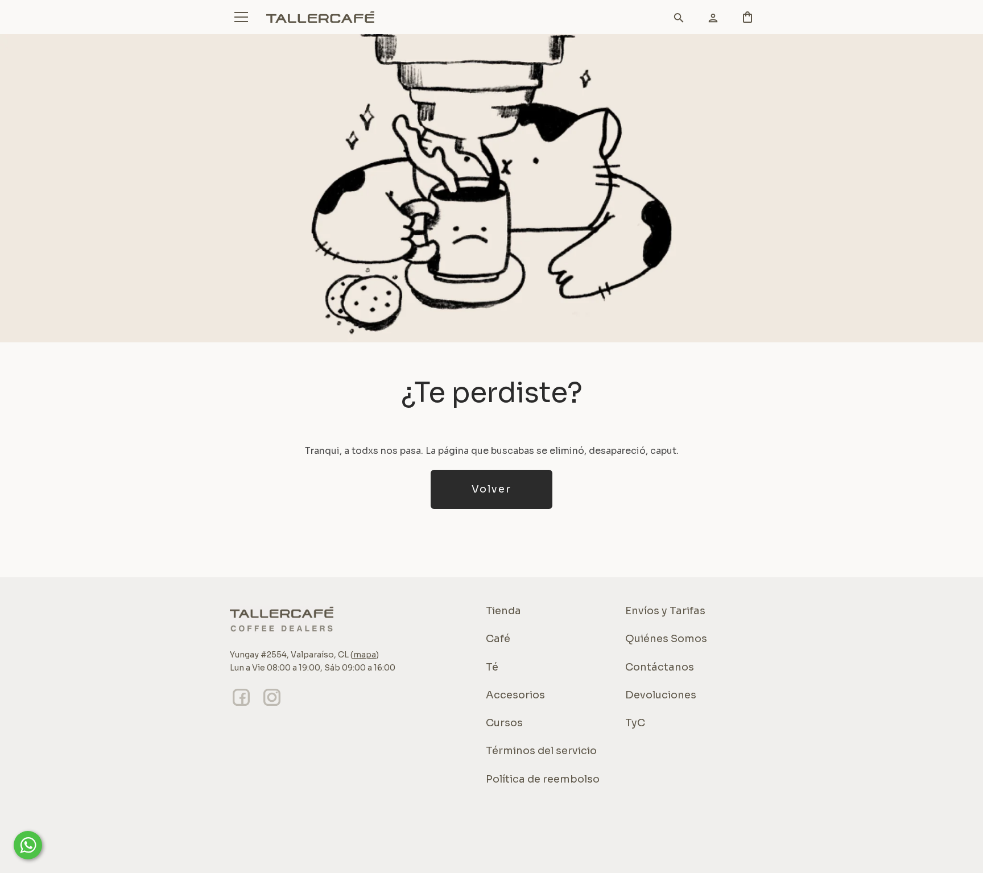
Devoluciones (660, 695)
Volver (491, 489)
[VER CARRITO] (673, 20)
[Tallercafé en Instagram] (272, 705)
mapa (364, 654)
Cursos (504, 723)
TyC (635, 723)
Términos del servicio (541, 750)
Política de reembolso (543, 779)
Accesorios (515, 695)
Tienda (503, 611)
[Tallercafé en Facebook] (241, 705)
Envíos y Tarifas (665, 611)
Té (492, 667)
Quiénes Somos (666, 638)
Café (498, 638)
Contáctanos (659, 667)
